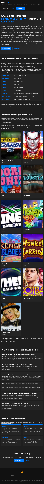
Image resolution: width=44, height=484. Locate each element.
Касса (3, 4)
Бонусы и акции (32, 4)
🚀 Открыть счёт (18, 460)
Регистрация (17, 48)
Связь (25, 4)
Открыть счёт (21, 8)
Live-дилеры (9, 4)
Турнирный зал (5, 8)
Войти (27, 460)
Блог (39, 4)
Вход (13, 8)
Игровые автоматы (18, 4)
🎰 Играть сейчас (6, 48)
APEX (6, 2)
